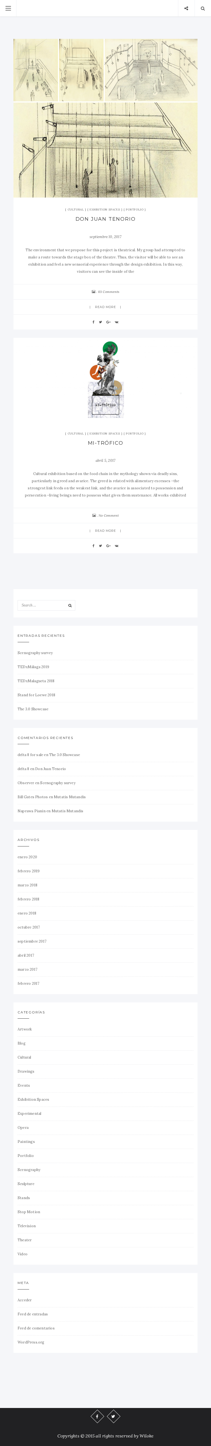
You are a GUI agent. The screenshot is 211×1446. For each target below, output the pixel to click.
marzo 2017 (27, 969)
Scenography (29, 1169)
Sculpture (26, 1183)
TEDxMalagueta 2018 (36, 681)
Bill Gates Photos (33, 797)
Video (22, 1254)
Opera (23, 1127)
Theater (25, 1240)
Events (24, 1085)
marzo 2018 (27, 885)
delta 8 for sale (30, 754)
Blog (22, 1043)
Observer (26, 783)
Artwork (25, 1029)
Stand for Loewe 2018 (36, 695)
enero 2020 (27, 857)
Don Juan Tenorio (106, 219)
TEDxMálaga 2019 (33, 667)
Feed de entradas (33, 1314)
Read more (105, 307)
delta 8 (23, 769)
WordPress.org (31, 1342)
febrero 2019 (29, 871)
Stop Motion (29, 1212)
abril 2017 (26, 955)
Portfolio (134, 209)
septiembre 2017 (32, 941)
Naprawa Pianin (32, 811)
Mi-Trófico (105, 443)
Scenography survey (35, 653)
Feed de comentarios (36, 1328)
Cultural (76, 209)
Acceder (25, 1300)
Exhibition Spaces (105, 209)
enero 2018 (27, 913)
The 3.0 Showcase (33, 709)
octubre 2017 (29, 927)
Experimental (29, 1113)
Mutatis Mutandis (70, 797)
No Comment (109, 515)
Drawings (26, 1071)
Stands (24, 1198)
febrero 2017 (28, 983)
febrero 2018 (28, 899)
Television (27, 1226)
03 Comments (108, 292)
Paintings (26, 1141)
